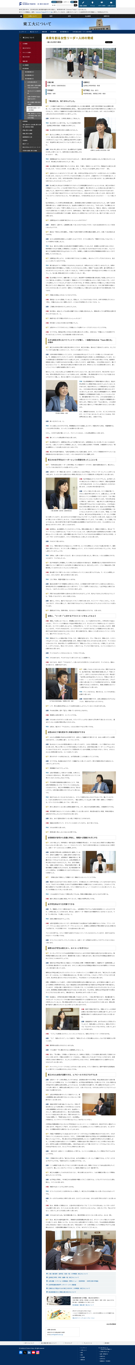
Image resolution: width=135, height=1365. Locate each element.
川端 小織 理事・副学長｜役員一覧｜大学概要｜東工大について (68, 1274)
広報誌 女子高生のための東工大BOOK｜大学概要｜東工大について (69, 1288)
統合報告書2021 (64, 32)
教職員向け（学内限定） (105, 1361)
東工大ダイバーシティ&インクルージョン (84, 1318)
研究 (82, 1355)
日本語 (54, 2)
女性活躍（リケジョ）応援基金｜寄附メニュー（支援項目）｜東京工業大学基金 (73, 1281)
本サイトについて (29, 1343)
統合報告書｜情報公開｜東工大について (83, 1305)
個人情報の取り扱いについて (49, 1343)
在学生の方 (102, 1358)
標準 (72, 2)
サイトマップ (68, 1343)
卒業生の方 (102, 1356)
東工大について (34, 32)
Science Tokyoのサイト (43, 12)
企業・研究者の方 (104, 1354)
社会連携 (83, 1357)
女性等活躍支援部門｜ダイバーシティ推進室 (62, 1285)
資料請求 (107, 1343)
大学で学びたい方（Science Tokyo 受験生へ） (106, 1348)
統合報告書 (53, 32)
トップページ (22, 32)
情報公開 (44, 32)
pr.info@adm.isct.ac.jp (57, 1334)
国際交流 (83, 1359)
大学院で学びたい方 (104, 1351)
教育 (82, 1352)
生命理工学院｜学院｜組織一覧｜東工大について (64, 1277)
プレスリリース (88, 1343)
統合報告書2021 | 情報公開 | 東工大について (62, 1292)
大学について (84, 1350)
